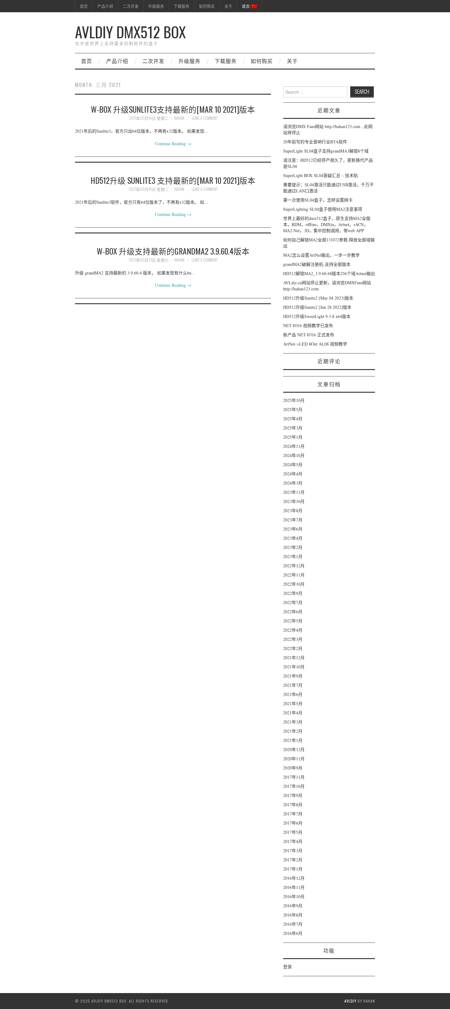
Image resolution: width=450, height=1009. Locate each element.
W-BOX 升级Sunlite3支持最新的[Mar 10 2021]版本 (173, 109)
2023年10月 (294, 501)
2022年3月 (292, 639)
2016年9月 (292, 906)
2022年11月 (294, 575)
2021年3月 (292, 722)
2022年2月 (292, 648)
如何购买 (207, 6)
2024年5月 (292, 464)
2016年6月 (292, 933)
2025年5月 (292, 409)
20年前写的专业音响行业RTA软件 (315, 142)
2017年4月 (292, 841)
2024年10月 (294, 455)
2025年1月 (292, 437)
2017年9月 (292, 795)
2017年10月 (294, 786)
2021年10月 (294, 667)
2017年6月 (292, 823)
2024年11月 (294, 446)
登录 (287, 966)
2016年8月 (292, 915)
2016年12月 (294, 878)
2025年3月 (292, 428)
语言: (247, 6)
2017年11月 (294, 777)
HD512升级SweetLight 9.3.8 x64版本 (317, 316)
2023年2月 (292, 547)
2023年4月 (292, 538)
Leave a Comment (205, 118)
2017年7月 (292, 814)
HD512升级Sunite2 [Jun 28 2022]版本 (317, 307)
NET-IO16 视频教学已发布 (308, 325)
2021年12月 (294, 657)
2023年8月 (292, 510)
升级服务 (156, 6)
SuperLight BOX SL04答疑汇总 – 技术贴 (320, 175)
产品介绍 (105, 6)
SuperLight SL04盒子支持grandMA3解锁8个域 (326, 151)
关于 (228, 6)
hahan (179, 118)
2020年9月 (292, 768)
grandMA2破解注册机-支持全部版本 (317, 264)
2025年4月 (292, 418)
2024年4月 (292, 474)
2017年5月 (292, 832)
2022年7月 (292, 602)
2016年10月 (294, 896)
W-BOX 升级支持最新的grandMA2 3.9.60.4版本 (173, 251)
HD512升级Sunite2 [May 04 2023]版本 (318, 298)
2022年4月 (292, 630)
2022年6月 (292, 611)
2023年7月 (292, 520)
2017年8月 (292, 804)
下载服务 (181, 6)
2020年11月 (294, 758)
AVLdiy (350, 1001)
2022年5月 (292, 621)
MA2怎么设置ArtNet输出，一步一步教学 (321, 255)
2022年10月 (294, 584)
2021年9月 (292, 676)
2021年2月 (292, 731)
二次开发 (131, 6)
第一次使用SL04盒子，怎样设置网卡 (318, 200)
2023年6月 (292, 529)
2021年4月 (292, 713)
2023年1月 (292, 556)
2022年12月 (294, 566)
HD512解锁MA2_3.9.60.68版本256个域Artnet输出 (329, 273)
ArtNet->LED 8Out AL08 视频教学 (315, 344)
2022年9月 (292, 593)
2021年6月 (292, 694)
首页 (84, 6)
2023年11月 (294, 492)
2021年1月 (292, 740)
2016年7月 (292, 924)
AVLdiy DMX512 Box (130, 32)
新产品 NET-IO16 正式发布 (308, 335)
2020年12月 (294, 749)
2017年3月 (292, 850)
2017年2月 (292, 860)
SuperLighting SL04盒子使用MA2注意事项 (322, 209)
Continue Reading (173, 143)
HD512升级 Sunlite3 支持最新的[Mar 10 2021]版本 (173, 180)
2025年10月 (294, 400)
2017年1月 (292, 869)
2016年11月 (294, 887)
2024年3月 (292, 483)
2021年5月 (292, 703)
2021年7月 (292, 685)
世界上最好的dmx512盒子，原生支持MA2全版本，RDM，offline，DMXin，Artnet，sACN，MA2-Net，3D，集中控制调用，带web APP (326, 224)
